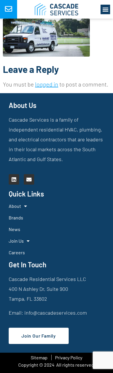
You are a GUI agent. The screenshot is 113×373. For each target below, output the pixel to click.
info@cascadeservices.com (55, 312)
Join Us (16, 241)
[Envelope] (29, 179)
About (15, 206)
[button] (105, 9)
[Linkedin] (14, 179)
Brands (16, 217)
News (14, 229)
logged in (46, 84)
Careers (17, 252)
